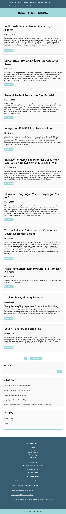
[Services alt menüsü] (20, 2)
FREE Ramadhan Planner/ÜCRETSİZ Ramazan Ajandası (32, 270)
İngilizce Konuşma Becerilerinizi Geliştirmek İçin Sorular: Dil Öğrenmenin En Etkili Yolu (31, 161)
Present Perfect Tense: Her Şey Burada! (29, 95)
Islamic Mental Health (10, 421)
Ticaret (6, 423)
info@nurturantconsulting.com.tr (34, 466)
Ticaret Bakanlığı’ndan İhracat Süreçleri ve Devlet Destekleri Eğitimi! (30, 232)
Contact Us (33, 462)
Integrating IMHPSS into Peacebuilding (28, 128)
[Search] (59, 371)
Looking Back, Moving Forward (23, 297)
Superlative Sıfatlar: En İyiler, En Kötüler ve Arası (31, 62)
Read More (9, 50)
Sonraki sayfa (35, 358)
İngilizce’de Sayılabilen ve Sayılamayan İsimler (28, 28)
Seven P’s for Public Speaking (22, 328)
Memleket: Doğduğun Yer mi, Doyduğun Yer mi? (31, 195)
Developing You (8, 418)
